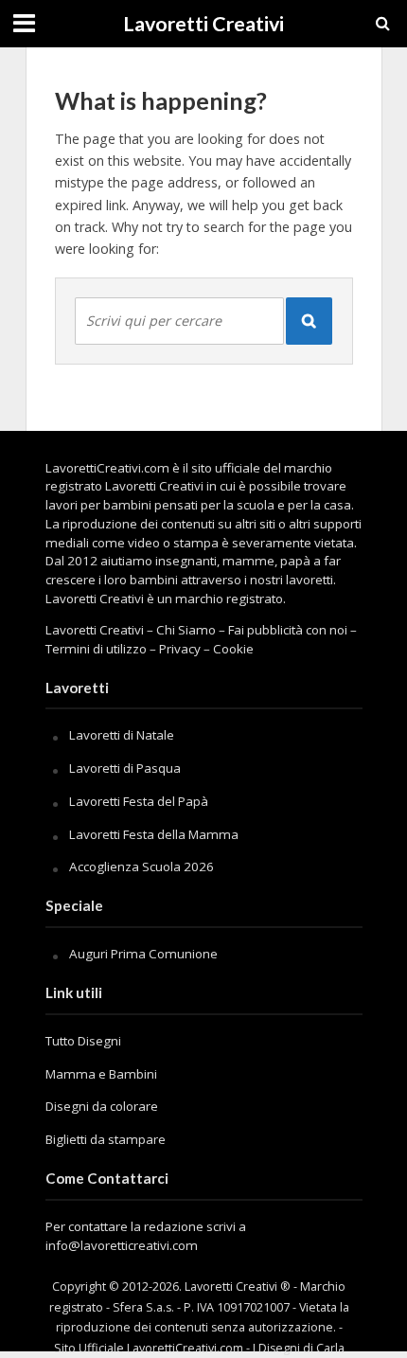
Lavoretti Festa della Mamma (154, 834)
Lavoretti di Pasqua (125, 768)
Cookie (233, 648)
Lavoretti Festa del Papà (138, 801)
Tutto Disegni (83, 1040)
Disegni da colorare (101, 1106)
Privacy (180, 648)
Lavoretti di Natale (121, 734)
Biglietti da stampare (105, 1139)
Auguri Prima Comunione (143, 953)
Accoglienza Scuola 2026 (141, 866)
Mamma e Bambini (101, 1073)
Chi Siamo (186, 629)
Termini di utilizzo (96, 648)
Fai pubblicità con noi (287, 629)
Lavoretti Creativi (203, 23)
